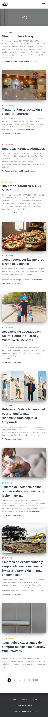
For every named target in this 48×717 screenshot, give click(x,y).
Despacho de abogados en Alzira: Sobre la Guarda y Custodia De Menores (21, 336)
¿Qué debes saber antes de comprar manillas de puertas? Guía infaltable (24, 647)
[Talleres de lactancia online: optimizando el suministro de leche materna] (24, 462)
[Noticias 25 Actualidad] (6, 4)
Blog (14, 699)
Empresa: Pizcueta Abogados (23, 148)
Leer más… (30, 130)
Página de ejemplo (24, 705)
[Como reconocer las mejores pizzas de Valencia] (24, 236)
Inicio (34, 699)
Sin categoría (7, 32)
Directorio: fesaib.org (17, 36)
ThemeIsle (34, 711)
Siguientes (33, 680)
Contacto (24, 699)
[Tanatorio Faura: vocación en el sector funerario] (24, 85)
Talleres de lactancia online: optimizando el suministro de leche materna (23, 491)
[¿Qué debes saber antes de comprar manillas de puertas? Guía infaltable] (24, 618)
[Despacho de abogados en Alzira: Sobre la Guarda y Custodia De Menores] (24, 307)
